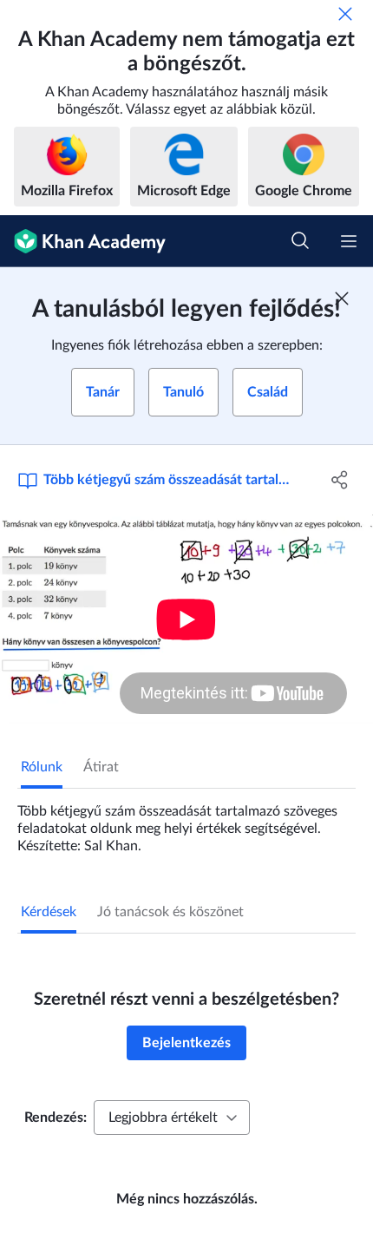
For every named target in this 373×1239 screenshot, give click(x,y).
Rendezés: (55, 1117)
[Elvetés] (345, 14)
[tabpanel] (186, 822)
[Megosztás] (340, 479)
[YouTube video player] (186, 619)
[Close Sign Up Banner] (341, 298)
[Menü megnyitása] (348, 241)
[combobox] (172, 1117)
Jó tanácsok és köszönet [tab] (170, 912)
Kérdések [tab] (48, 912)
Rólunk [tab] (41, 767)
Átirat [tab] (101, 767)
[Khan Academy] (83, 241)
